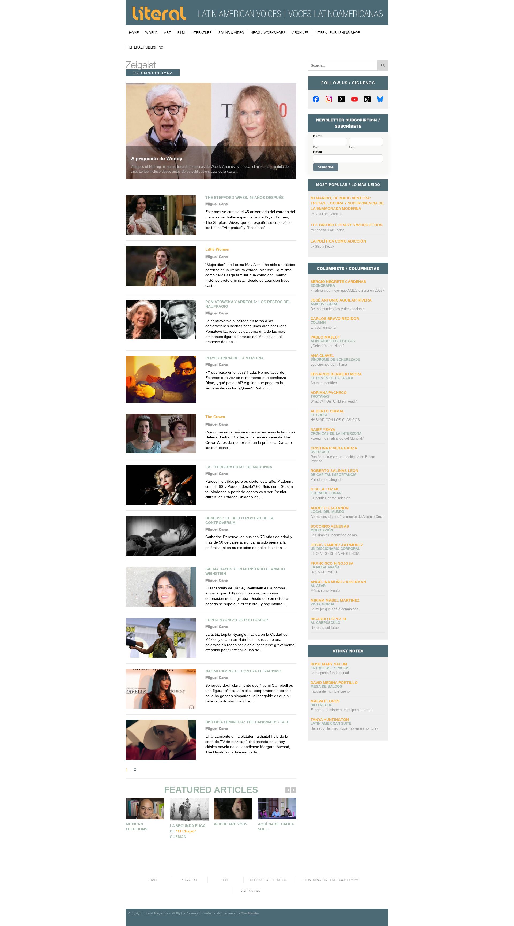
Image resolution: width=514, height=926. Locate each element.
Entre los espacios (330, 668)
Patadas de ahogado (326, 480)
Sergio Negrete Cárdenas (338, 282)
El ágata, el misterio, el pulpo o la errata (341, 710)
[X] (342, 99)
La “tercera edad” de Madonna (238, 467)
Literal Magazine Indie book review (329, 880)
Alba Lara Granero (328, 214)
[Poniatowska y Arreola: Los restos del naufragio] (163, 319)
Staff (153, 880)
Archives (300, 33)
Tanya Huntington (330, 719)
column (318, 323)
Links (225, 880)
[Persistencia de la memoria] (163, 379)
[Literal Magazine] (159, 18)
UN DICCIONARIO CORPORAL (335, 549)
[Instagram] (329, 99)
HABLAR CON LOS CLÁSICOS (335, 420)
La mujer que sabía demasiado (334, 609)
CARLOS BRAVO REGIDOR (335, 319)
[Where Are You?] (233, 808)
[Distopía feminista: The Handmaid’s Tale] (163, 740)
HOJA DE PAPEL (324, 572)
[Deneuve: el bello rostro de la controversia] (163, 536)
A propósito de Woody (156, 158)
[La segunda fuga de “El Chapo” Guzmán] (189, 809)
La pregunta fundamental (330, 673)
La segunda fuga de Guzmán (187, 831)
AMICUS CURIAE (324, 304)
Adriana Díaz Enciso (329, 230)
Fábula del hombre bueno (330, 691)
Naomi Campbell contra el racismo (243, 671)
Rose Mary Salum (329, 664)
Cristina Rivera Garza (334, 448)
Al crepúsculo (325, 623)
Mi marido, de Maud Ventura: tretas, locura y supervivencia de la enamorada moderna (347, 203)
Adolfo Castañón (330, 508)
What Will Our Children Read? (334, 401)
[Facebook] (316, 99)
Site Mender (250, 913)
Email (317, 152)
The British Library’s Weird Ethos (346, 225)
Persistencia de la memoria (234, 358)
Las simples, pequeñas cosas (334, 535)
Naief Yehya (323, 429)
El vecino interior (324, 327)
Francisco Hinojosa (332, 563)
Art (167, 33)
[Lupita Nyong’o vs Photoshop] (163, 637)
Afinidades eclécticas (333, 341)
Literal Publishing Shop (338, 33)
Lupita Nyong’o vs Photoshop (236, 620)
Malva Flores (325, 701)
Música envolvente (325, 591)
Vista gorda (322, 604)
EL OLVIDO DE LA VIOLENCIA (335, 554)
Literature (202, 33)
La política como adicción (338, 241)
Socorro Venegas (330, 526)
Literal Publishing (146, 47)
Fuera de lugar (326, 493)
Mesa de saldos (326, 687)
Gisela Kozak (324, 246)
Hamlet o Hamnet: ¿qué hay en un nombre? (344, 728)
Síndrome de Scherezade (335, 360)
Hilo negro (321, 705)
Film (181, 33)
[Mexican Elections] (145, 808)
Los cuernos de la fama (329, 364)
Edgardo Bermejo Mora (336, 374)
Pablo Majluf (325, 337)
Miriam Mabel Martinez (335, 600)
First (315, 147)
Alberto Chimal (328, 411)
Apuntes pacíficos (325, 383)
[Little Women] (163, 266)
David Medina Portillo (334, 682)
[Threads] (367, 99)
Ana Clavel (322, 356)
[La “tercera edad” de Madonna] (163, 484)
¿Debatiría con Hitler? (327, 346)
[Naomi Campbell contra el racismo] (163, 689)
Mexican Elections (136, 826)
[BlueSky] (380, 99)
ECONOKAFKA (323, 286)
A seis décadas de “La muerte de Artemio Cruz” (347, 517)
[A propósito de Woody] (211, 131)
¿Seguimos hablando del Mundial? (337, 438)
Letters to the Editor (268, 880)
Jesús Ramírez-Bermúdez (337, 545)
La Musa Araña (325, 567)
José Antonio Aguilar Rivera (341, 300)
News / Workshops (268, 33)
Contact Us (250, 890)
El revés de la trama (332, 378)
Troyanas (320, 397)
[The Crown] (163, 433)
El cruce (319, 415)
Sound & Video (231, 33)
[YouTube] (354, 99)
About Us (189, 880)
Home (134, 33)
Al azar (318, 586)
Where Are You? (231, 824)
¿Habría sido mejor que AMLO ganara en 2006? (347, 290)
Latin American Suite (331, 724)
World (151, 33)
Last (351, 147)
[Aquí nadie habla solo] (277, 808)
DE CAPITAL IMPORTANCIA (333, 475)
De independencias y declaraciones (338, 309)
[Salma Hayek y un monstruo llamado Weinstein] (163, 587)
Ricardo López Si (328, 619)
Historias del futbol (325, 628)
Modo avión (322, 530)
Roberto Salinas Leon (334, 470)
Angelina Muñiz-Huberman (338, 582)
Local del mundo (327, 512)
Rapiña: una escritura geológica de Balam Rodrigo (343, 459)
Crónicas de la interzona (336, 434)
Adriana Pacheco (329, 393)
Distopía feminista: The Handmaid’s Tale (247, 722)
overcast (320, 452)
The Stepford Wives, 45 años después (244, 197)
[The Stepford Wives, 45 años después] (163, 215)
